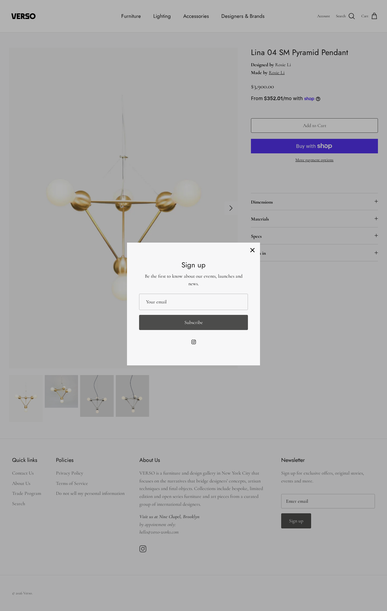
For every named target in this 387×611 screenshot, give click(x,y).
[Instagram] (193, 342)
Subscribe (193, 322)
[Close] (252, 250)
